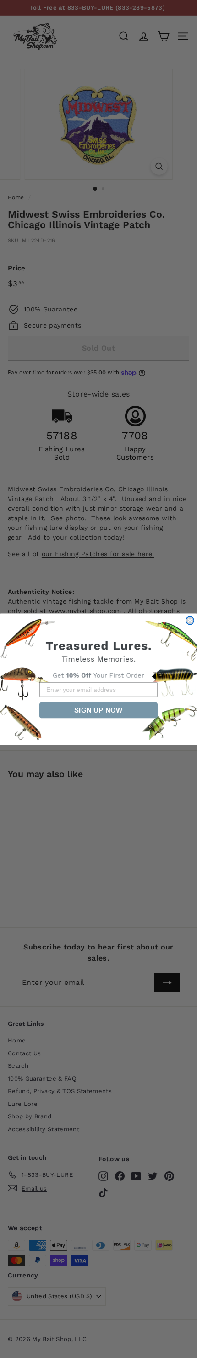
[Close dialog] (190, 620)
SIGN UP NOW (98, 710)
